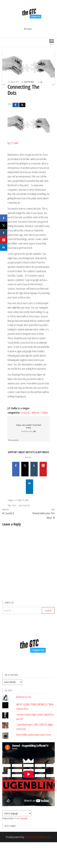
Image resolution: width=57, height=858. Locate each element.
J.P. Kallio (18, 500)
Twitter (45, 412)
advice (14, 505)
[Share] (15, 105)
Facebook (25, 412)
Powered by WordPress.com (38, 837)
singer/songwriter (24, 505)
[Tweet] (22, 105)
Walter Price (29, 81)
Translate (23, 818)
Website (35, 412)
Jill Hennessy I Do (23, 697)
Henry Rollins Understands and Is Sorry (33, 734)
